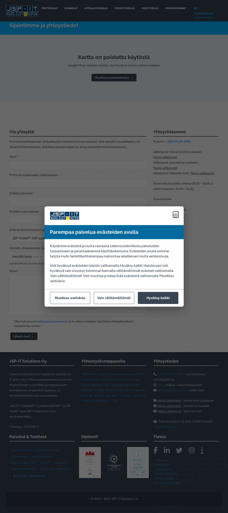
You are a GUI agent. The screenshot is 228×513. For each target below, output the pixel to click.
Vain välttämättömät (114, 298)
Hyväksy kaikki (158, 298)
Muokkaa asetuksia (70, 298)
